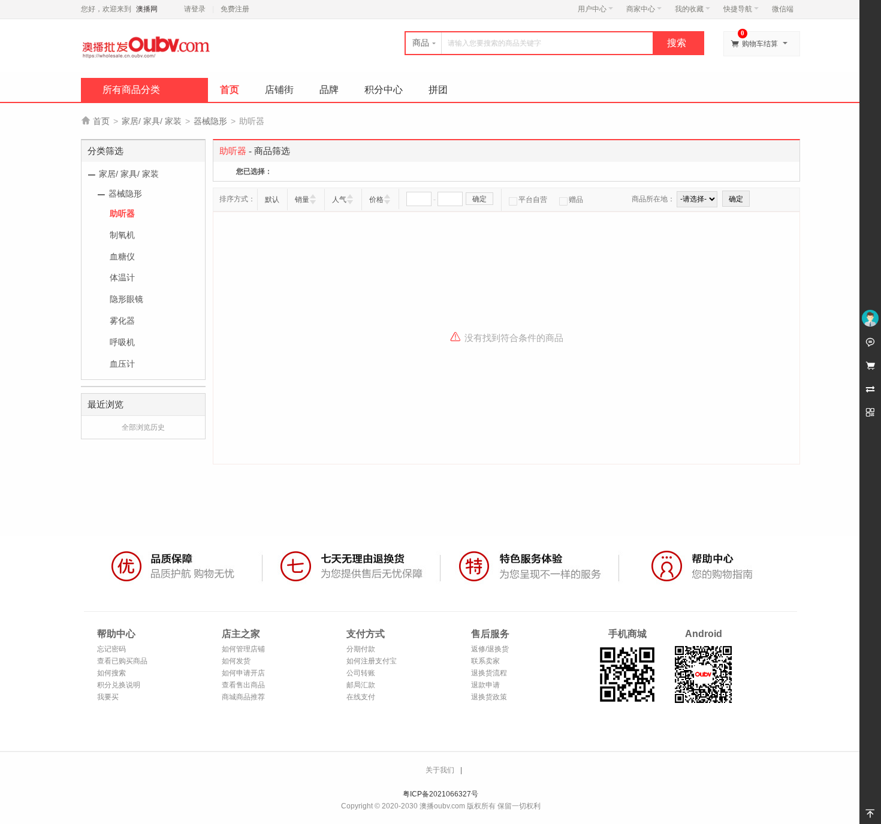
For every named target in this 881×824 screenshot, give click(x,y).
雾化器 (122, 320)
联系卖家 (485, 661)
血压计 (122, 364)
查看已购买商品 (122, 661)
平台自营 (532, 199)
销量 (302, 199)
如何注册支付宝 (371, 661)
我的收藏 (689, 9)
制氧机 (122, 235)
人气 (339, 199)
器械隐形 (210, 121)
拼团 (438, 89)
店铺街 (279, 89)
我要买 (108, 697)
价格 (376, 199)
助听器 (122, 213)
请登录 (195, 9)
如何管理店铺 (243, 649)
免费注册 (235, 9)
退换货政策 (489, 697)
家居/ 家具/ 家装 (152, 121)
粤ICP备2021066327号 (440, 794)
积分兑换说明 (118, 685)
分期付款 (360, 649)
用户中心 (592, 9)
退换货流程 (489, 673)
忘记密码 (111, 649)
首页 (229, 89)
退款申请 (485, 685)
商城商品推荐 (243, 697)
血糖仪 (122, 256)
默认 (272, 199)
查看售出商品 (243, 685)
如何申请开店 (243, 673)
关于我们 (440, 770)
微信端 (782, 9)
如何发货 (236, 661)
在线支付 (360, 697)
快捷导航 (737, 9)
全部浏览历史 (143, 427)
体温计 (122, 277)
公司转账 (360, 673)
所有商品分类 (131, 89)
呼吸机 (122, 342)
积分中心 (383, 89)
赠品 (576, 199)
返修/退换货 (490, 649)
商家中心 (640, 9)
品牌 (329, 89)
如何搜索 (111, 673)
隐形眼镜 (126, 299)
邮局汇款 (360, 685)
